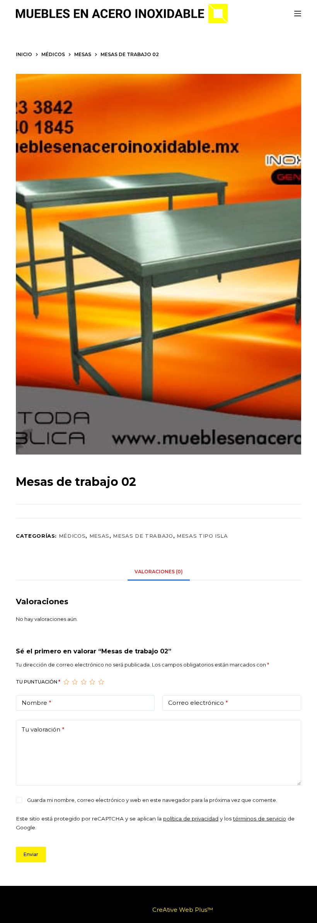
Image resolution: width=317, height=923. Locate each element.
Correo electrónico (198, 702)
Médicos (72, 536)
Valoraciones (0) (159, 571)
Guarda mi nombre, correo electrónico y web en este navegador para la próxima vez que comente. (152, 800)
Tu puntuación (38, 682)
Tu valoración (43, 729)
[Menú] (297, 13)
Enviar (31, 854)
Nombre (36, 702)
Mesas (99, 536)
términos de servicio (259, 818)
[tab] (159, 571)
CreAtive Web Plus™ (182, 909)
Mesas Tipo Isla (202, 536)
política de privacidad (190, 818)
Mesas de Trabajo (143, 536)
